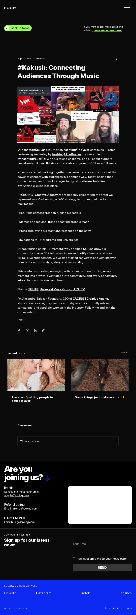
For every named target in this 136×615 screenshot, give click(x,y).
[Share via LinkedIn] (35, 330)
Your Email (80, 544)
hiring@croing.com (22, 522)
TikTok (85, 593)
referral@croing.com (24, 508)
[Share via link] (43, 330)
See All (125, 352)
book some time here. (108, 30)
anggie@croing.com (16, 495)
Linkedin (10, 593)
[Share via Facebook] (19, 330)
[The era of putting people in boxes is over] (36, 375)
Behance (125, 593)
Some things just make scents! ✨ (100, 397)
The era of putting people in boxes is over (32, 399)
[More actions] (117, 58)
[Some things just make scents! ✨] (100, 375)
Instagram (43, 593)
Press (20, 319)
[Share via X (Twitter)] (27, 330)
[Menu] (127, 8)
